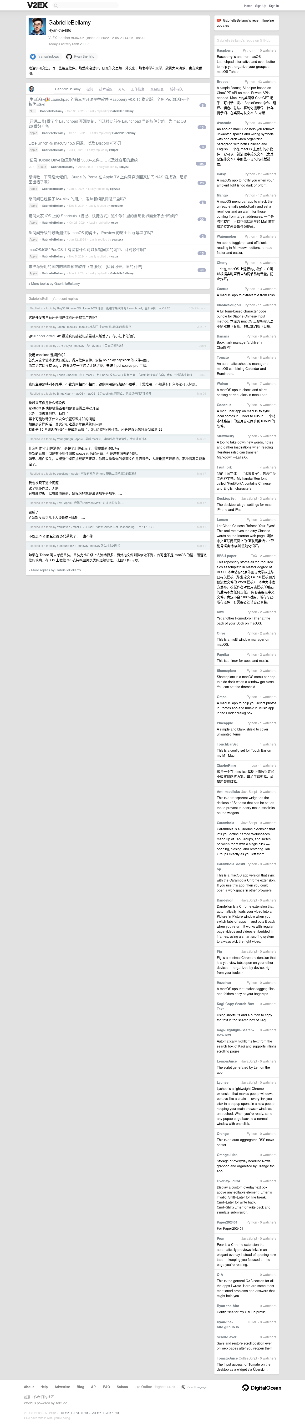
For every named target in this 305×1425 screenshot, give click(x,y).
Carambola (225, 822)
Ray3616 (63, 308)
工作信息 (137, 88)
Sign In (274, 5)
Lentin (61, 375)
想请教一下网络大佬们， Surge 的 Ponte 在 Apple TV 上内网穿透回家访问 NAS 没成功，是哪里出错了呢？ (108, 179)
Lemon (222, 519)
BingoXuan (64, 393)
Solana (122, 1386)
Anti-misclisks (228, 791)
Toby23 (124, 167)
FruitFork (224, 467)
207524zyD (64, 345)
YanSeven (63, 527)
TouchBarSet (227, 744)
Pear (220, 1238)
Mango (222, 195)
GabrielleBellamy (68, 88)
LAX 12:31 (97, 1413)
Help (44, 1386)
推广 (32, 111)
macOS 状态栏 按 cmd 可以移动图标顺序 (105, 327)
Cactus (222, 288)
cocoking (63, 473)
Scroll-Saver (226, 1336)
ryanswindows (47, 56)
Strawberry (225, 435)
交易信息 (157, 88)
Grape (222, 696)
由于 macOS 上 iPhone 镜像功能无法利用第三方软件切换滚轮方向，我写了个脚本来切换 (136, 375)
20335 (84, 43)
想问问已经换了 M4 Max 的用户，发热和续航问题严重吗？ (78, 198)
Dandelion (225, 900)
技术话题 (105, 88)
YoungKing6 (65, 439)
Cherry (222, 262)
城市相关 (176, 88)
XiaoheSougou (229, 304)
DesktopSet (226, 498)
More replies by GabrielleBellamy (56, 570)
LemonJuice (227, 1061)
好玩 (121, 88)
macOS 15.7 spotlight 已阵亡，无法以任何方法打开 (118, 393)
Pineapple (225, 722)
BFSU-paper (226, 555)
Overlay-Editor (228, 1180)
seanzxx (117, 239)
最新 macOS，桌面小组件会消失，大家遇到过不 (116, 439)
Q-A (220, 1274)
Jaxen (61, 327)
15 (202, 253)
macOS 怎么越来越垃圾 (105, 546)
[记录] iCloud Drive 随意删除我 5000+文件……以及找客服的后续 (83, 160)
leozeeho (117, 205)
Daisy (221, 173)
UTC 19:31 (65, 1413)
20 (202, 219)
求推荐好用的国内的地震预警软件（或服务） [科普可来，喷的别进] (85, 266)
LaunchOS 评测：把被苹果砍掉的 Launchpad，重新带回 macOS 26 (126, 308)
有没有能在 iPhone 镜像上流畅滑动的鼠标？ (109, 473)
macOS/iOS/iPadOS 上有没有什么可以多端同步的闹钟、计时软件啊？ (88, 249)
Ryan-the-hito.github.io (228, 1324)
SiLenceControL (44, 335)
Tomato (223, 357)
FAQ (106, 1386)
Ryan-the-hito (228, 1305)
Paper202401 (227, 1222)
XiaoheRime (226, 765)
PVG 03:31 (81, 1413)
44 (202, 270)
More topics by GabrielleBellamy (55, 283)
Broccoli (223, 81)
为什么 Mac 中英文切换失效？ (105, 345)
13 (202, 127)
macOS (76, 308)
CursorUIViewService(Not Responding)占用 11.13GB (119, 527)
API (94, 1386)
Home (248, 5)
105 (201, 164)
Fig (219, 951)
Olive (221, 633)
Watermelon (226, 236)
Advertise (62, 1386)
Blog (80, 1386)
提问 (89, 88)
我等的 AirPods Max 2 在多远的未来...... (99, 503)
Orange (223, 1133)
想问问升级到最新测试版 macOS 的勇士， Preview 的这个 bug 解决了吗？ (92, 232)
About (29, 1386)
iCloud (42, 167)
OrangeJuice (227, 1154)
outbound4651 (66, 546)
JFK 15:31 (112, 1413)
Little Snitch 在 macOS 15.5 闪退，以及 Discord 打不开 (75, 143)
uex (59, 503)
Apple (33, 133)
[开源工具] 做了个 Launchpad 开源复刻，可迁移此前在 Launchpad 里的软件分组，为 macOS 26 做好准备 (107, 123)
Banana (223, 336)
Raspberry (225, 50)
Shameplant (226, 670)
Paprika (223, 654)
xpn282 (115, 188)
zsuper (113, 150)
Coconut (224, 404)
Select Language (196, 1387)
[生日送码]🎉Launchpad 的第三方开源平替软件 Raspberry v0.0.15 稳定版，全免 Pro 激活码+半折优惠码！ (109, 101)
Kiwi (220, 611)
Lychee (223, 1082)
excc (114, 222)
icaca (114, 256)
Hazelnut (224, 982)
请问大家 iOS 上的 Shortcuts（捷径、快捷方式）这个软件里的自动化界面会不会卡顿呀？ (104, 215)
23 (202, 183)
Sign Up (260, 5)
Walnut (222, 383)
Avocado (224, 122)
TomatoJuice (227, 1358)
